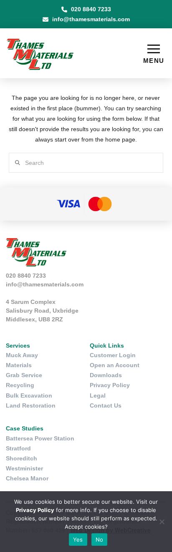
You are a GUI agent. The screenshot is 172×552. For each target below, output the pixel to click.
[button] (153, 54)
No (100, 539)
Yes (78, 539)
